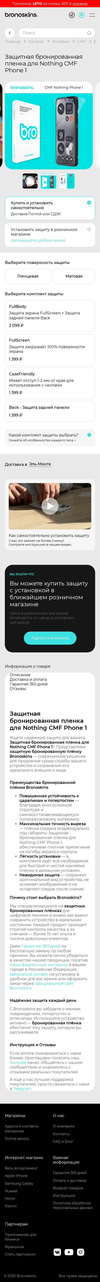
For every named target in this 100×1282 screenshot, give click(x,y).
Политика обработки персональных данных (72, 1205)
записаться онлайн (29, 974)
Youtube (18, 1062)
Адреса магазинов (50, 638)
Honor (10, 1198)
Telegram (22, 1088)
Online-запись (17, 1138)
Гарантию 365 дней (41, 946)
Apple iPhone (16, 1176)
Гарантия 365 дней (69, 1173)
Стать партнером (20, 1254)
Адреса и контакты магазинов (22, 1128)
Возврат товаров (68, 1188)
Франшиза (14, 1247)
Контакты (61, 1134)
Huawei (11, 1191)
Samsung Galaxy (19, 1183)
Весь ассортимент (21, 1168)
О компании (64, 1126)
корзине (80, 3)
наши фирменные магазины (39, 964)
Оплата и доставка (69, 1180)
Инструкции (64, 1195)
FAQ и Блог (63, 1141)
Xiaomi (11, 1206)
